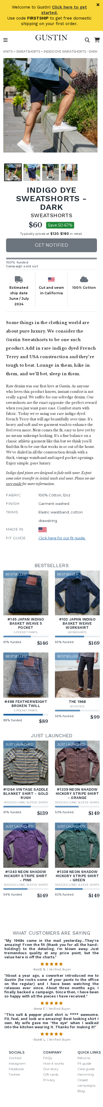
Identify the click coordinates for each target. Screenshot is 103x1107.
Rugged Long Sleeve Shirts (26, 802)
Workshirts (77, 632)
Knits (8, 51)
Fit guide (84, 1063)
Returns (83, 1058)
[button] (50, 105)
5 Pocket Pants (25, 632)
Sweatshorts (28, 51)
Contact (15, 1058)
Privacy (49, 1080)
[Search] (87, 40)
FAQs (47, 1058)
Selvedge (77, 706)
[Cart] (97, 40)
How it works (53, 1063)
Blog (81, 1091)
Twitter (14, 1074)
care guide (13, 484)
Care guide (85, 1069)
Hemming (85, 1074)
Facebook (16, 1069)
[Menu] (5, 40)
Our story (51, 1069)
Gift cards (50, 1074)
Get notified (51, 245)
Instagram (17, 1063)
